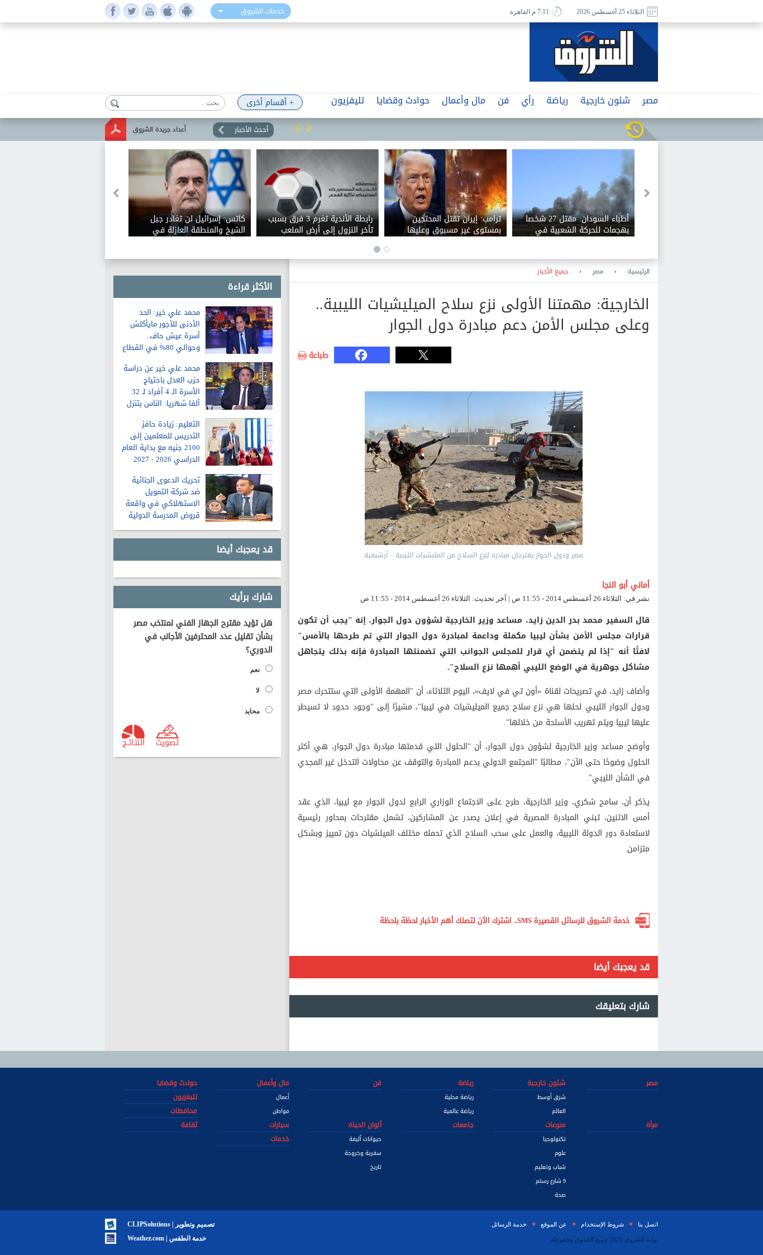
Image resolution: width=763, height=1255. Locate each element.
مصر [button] (650, 100)
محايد (252, 711)
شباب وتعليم (550, 1167)
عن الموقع (554, 1224)
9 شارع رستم (551, 1181)
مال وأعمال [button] (463, 100)
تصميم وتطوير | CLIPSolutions (170, 1224)
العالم (559, 1111)
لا (258, 690)
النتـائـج (133, 742)
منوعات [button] (555, 1125)
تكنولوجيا (554, 1139)
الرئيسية (639, 271)
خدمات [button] (279, 1139)
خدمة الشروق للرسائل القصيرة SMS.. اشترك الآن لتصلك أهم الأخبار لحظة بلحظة (505, 920)
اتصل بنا (648, 1224)
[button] (298, 128)
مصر (598, 271)
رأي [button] (527, 100)
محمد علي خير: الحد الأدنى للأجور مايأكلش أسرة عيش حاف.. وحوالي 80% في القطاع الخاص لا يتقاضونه (161, 335)
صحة (560, 1195)
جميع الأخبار (552, 271)
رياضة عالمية (459, 1111)
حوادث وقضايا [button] (403, 100)
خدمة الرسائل (509, 1224)
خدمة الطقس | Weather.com (166, 1238)
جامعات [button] (463, 1125)
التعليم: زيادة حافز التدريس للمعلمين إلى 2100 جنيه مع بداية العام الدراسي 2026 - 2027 (161, 441)
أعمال (282, 1097)
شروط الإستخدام (602, 1224)
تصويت (167, 742)
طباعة (318, 355)
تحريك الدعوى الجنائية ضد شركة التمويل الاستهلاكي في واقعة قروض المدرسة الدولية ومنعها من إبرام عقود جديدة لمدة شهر (163, 509)
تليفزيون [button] (347, 100)
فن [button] (503, 100)
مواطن (281, 1111)
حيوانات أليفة (365, 1139)
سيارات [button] (279, 1125)
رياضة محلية (459, 1097)
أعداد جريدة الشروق (159, 129)
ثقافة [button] (189, 1125)
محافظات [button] (183, 1111)
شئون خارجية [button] (605, 100)
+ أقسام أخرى (270, 102)
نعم (255, 670)
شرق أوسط (551, 1097)
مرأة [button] (652, 1125)
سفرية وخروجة (363, 1153)
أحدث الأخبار (251, 130)
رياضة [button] (557, 100)
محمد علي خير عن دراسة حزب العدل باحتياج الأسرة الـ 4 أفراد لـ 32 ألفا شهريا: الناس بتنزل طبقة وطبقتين (161, 391)
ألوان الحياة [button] (365, 1125)
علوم (560, 1153)
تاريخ (376, 1167)
